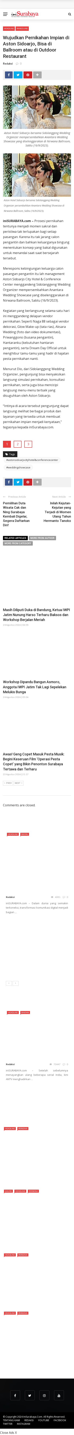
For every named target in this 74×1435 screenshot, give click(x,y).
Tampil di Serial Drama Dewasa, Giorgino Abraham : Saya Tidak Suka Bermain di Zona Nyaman (35, 1361)
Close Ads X (8, 1432)
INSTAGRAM (23, 1424)
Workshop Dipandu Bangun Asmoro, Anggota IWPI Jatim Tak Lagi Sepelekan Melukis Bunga (34, 687)
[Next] (16, 983)
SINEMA (25, 1012)
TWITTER (7, 1424)
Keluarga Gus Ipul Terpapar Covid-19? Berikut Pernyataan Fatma (45, 1110)
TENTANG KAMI (11, 1420)
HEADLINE (9, 28)
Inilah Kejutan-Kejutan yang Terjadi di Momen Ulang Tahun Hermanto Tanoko (57, 511)
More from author (42, 538)
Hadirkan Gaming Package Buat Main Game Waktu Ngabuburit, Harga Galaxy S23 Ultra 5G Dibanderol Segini (35, 951)
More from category (18, 543)
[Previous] (9, 983)
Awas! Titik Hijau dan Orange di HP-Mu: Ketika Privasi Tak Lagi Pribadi (46, 969)
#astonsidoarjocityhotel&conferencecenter (32, 460)
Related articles (15, 538)
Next (17, 783)
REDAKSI (29, 1420)
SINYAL (24, 834)
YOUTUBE (43, 1420)
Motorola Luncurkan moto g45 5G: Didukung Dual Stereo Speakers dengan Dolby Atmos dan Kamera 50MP (34, 928)
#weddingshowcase (18, 467)
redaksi (8, 63)
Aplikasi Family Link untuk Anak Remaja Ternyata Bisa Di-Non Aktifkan (45, 1092)
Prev (9, 783)
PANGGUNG (22, 28)
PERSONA (22, 1128)
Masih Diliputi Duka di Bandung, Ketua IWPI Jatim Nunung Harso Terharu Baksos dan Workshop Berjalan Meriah (36, 615)
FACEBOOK (60, 1420)
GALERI (8, 1191)
